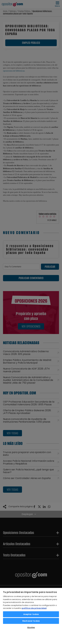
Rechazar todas (31, 620)
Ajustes (31, 627)
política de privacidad (34, 608)
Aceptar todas (31, 614)
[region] (31, 609)
